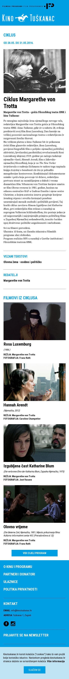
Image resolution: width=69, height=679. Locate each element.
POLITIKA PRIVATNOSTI (20, 589)
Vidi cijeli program (34, 553)
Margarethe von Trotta (17, 280)
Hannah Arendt (16, 405)
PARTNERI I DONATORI (19, 574)
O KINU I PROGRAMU (18, 567)
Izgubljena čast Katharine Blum (29, 466)
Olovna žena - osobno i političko (23, 262)
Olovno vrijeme (16, 526)
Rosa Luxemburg (17, 344)
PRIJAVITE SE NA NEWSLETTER (26, 635)
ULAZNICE (11, 582)
